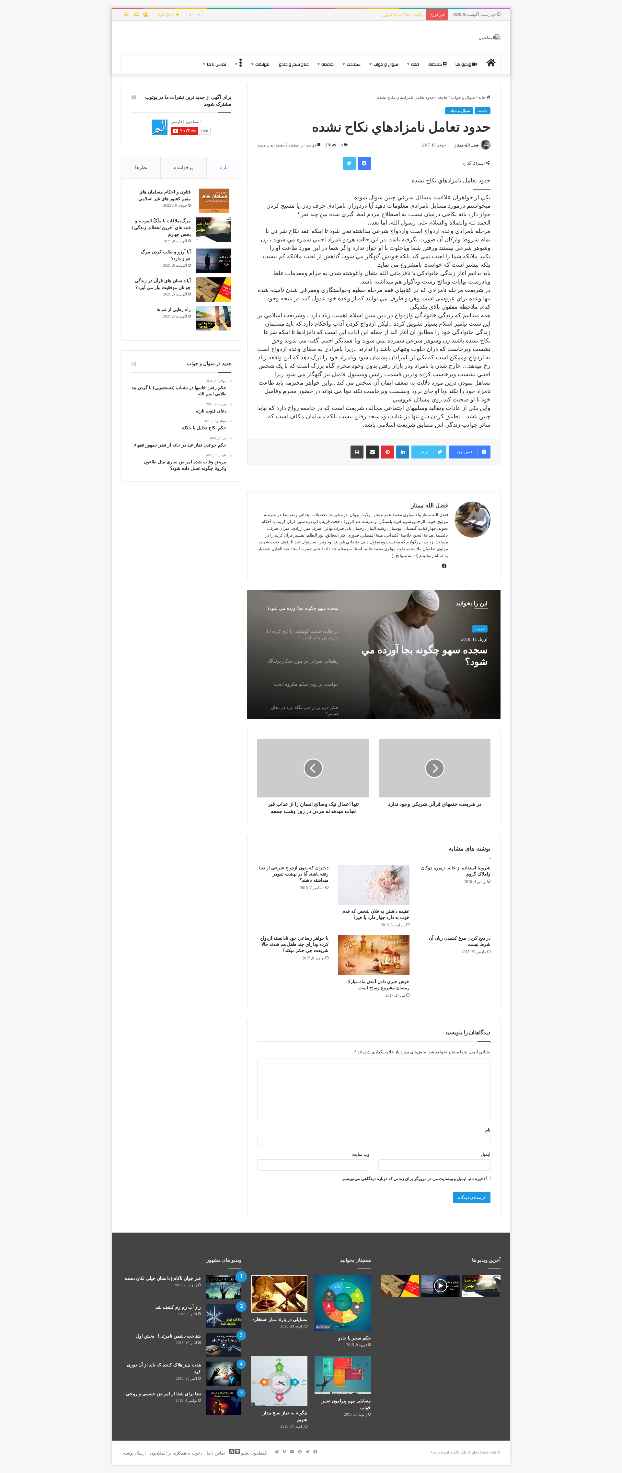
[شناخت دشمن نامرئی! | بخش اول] (223, 1345)
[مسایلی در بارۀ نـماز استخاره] (279, 1294)
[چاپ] (357, 452)
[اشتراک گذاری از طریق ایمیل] (372, 452)
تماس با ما (216, 64)
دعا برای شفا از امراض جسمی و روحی (163, 1393)
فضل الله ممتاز (467, 145)
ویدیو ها (463, 64)
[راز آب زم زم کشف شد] (223, 1316)
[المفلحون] (489, 37)
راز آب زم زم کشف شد (178, 1307)
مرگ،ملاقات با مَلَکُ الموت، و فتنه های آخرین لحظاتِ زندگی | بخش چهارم (161, 227)
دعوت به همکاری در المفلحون (176, 1453)
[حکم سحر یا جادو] (343, 1303)
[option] (374, 654)
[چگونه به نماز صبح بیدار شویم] (279, 1381)
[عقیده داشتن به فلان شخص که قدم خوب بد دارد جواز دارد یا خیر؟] (373, 885)
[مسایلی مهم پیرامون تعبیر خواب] (343, 1375)
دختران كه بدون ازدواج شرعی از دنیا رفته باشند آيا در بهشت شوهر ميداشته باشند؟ (293, 874)
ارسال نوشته (134, 1453)
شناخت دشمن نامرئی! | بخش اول (168, 1336)
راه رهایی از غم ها (173, 309)
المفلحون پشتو (254, 1453)
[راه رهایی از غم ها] (213, 318)
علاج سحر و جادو (294, 64)
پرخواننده (183, 167)
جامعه (327, 64)
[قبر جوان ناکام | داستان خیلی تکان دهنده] (223, 1287)
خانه (482, 97)
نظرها (141, 167)
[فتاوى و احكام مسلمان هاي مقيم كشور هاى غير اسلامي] (213, 201)
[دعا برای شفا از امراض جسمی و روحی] (223, 1402)
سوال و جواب (386, 64)
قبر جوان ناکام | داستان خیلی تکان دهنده (163, 1278)
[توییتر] (349, 163)
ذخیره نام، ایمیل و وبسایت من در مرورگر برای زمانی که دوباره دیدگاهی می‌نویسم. (413, 1178)
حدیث (479, 629)
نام (487, 1130)
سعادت (354, 64)
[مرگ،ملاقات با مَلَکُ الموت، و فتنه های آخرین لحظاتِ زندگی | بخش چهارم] (213, 229)
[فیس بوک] (364, 163)
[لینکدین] (402, 452)
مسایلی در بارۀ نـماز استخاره (279, 1319)
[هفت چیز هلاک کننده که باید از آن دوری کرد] (223, 1374)
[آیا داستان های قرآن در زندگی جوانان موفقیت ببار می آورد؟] (213, 289)
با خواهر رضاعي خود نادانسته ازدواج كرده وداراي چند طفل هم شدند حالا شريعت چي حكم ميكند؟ (294, 944)
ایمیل (485, 1154)
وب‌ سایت (360, 1154)
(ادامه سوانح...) (405, 555)
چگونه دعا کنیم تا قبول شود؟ (398, 14)
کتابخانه (435, 64)
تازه (224, 167)
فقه (415, 64)
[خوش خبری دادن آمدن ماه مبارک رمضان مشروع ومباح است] (373, 955)
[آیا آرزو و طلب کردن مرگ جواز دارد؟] (213, 261)
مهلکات (262, 64)
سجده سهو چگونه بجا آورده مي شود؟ (425, 655)
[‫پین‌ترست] (387, 452)
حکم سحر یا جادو (354, 1338)
